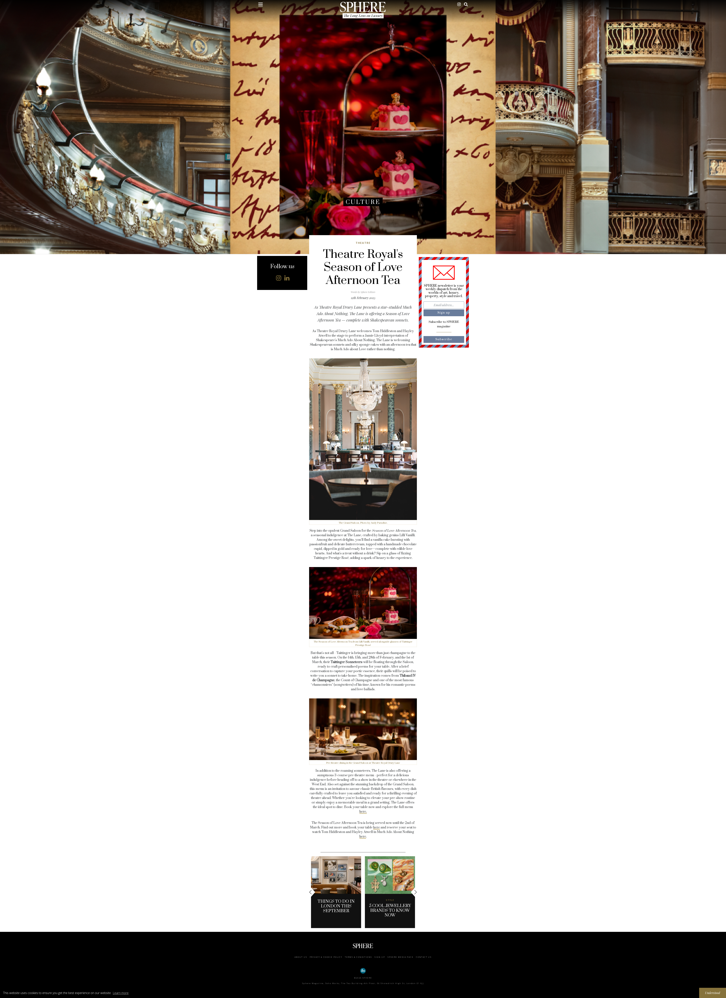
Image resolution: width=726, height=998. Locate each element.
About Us (301, 957)
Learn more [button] (121, 993)
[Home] (363, 7)
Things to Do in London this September (336, 906)
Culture (363, 202)
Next (414, 892)
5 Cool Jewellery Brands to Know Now (390, 910)
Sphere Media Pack (400, 957)
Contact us (423, 957)
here (376, 827)
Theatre (363, 243)
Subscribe (443, 339)
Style (390, 900)
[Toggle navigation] (260, 5)
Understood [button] (712, 993)
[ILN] (363, 971)
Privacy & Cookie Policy (326, 957)
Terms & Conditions (358, 957)
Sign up (380, 957)
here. (363, 812)
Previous (312, 892)
